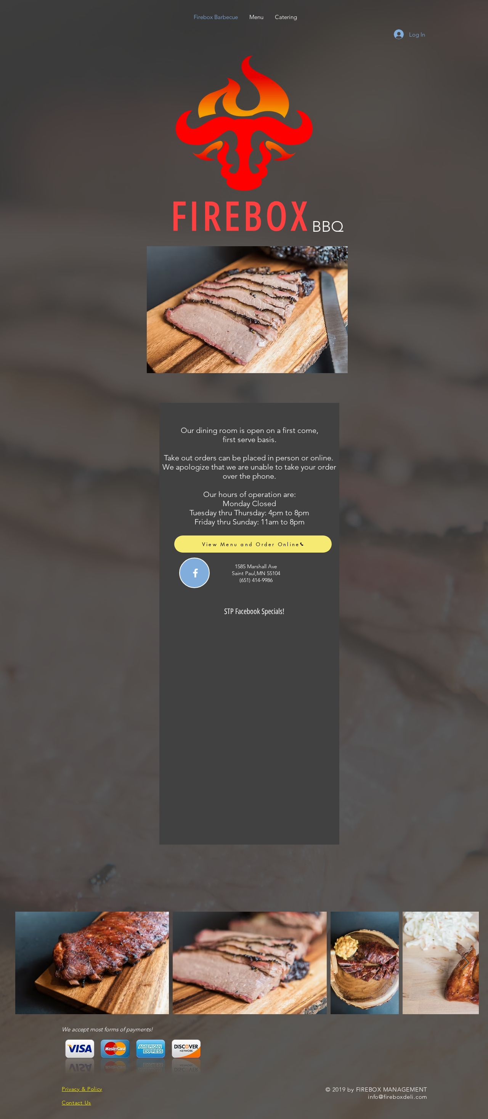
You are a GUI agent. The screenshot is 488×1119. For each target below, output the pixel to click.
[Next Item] (465, 962)
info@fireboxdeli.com (397, 1096)
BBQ (328, 226)
